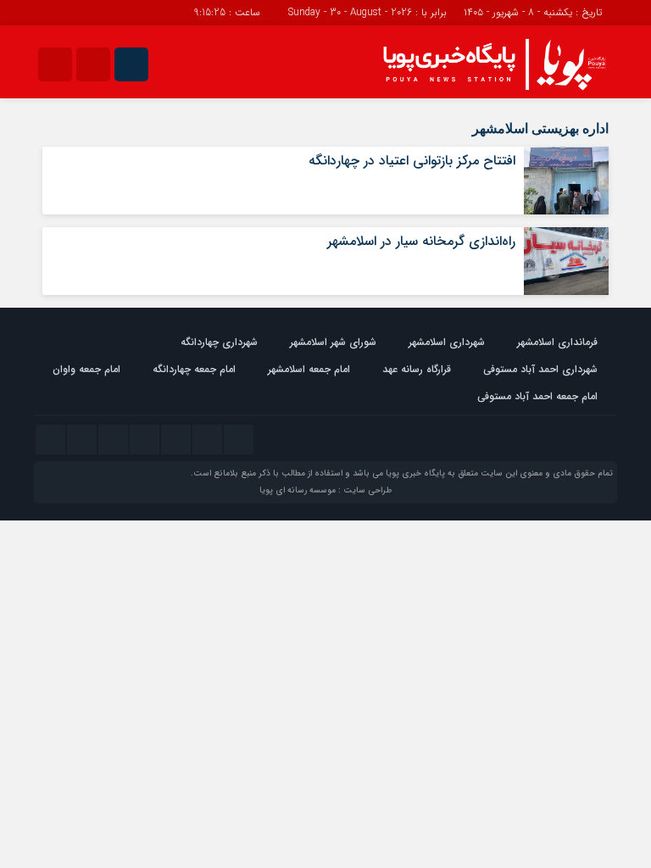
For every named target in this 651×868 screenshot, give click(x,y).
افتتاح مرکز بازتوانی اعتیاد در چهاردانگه (412, 160)
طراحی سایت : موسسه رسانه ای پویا (325, 490)
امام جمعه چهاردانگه (194, 369)
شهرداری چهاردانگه (219, 342)
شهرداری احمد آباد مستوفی (540, 369)
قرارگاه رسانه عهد (416, 369)
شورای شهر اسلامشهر (333, 342)
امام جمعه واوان (86, 369)
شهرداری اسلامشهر (447, 342)
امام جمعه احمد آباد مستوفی (537, 396)
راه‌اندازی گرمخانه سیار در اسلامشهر (421, 241)
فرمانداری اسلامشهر (557, 342)
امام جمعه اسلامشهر (309, 369)
